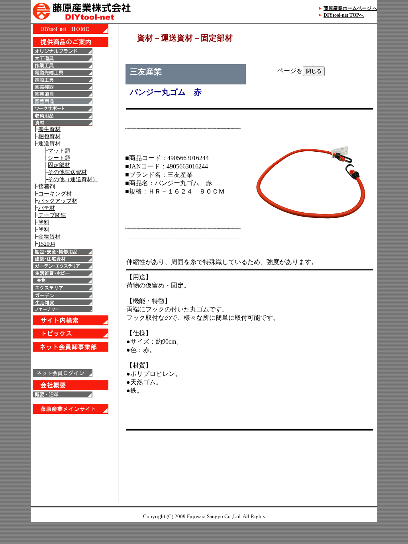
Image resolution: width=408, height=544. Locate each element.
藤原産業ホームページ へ (350, 8)
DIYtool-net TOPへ (344, 15)
